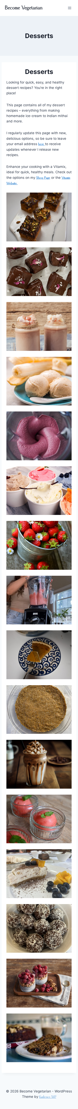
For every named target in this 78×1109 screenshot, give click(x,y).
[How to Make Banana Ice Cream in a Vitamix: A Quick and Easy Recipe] (39, 381)
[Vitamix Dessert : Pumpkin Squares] (39, 217)
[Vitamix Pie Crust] (39, 709)
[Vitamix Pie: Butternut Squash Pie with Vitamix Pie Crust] (39, 654)
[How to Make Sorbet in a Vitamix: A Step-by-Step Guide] (39, 600)
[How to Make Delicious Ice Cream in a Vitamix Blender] (39, 490)
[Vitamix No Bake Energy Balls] (39, 928)
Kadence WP (47, 1097)
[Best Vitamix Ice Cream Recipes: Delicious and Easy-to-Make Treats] (39, 435)
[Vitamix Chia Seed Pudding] (39, 983)
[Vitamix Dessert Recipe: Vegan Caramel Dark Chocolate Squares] (39, 271)
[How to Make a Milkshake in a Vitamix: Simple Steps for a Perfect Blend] (39, 326)
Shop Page (43, 178)
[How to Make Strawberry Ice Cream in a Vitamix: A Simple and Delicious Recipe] (39, 545)
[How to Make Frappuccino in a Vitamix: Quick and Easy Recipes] (39, 764)
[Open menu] (69, 8)
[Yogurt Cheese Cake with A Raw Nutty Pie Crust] (39, 873)
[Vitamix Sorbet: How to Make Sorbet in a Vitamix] (39, 819)
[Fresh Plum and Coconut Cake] (39, 1038)
